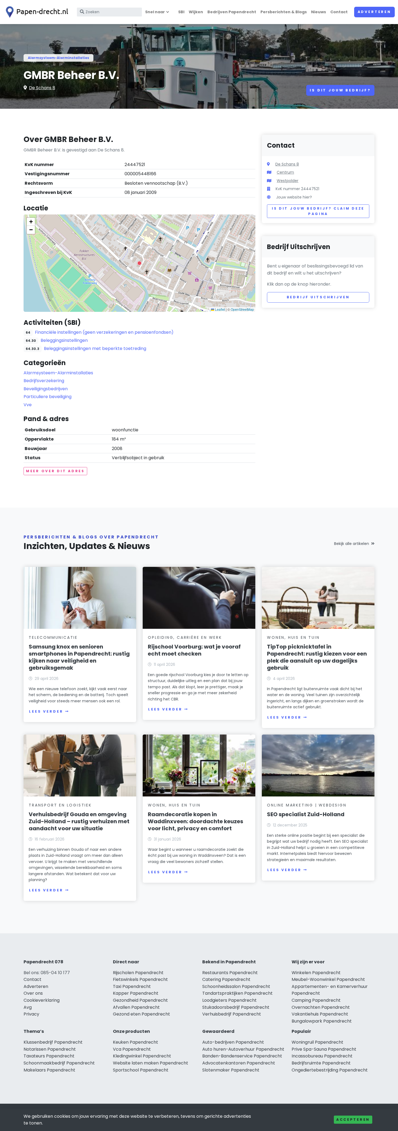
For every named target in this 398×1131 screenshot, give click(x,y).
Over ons (33, 993)
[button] (139, 263)
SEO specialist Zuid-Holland (305, 814)
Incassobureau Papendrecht (322, 1056)
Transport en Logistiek (60, 805)
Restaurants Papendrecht (230, 973)
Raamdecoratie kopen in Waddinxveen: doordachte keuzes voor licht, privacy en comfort (195, 821)
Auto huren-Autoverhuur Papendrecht (243, 1049)
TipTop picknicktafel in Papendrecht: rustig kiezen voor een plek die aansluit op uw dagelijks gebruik (317, 657)
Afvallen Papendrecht (136, 1007)
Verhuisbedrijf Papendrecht (231, 1014)
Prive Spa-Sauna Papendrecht (324, 1049)
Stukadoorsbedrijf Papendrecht (235, 1007)
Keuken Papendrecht (135, 1042)
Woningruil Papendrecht (317, 1042)
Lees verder (46, 711)
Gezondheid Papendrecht (140, 1000)
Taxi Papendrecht (132, 986)
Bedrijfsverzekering (44, 381)
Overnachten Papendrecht (321, 1007)
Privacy (31, 1014)
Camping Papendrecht (316, 1000)
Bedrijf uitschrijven (318, 297)
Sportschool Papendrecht (140, 1070)
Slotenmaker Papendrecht (230, 1070)
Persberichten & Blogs (283, 12)
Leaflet (219, 309)
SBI (181, 12)
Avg (28, 1007)
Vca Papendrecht (132, 1049)
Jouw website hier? (294, 197)
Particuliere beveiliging (47, 396)
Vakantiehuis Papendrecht (320, 1014)
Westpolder (287, 180)
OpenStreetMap (242, 309)
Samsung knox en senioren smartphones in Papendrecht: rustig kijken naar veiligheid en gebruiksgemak (79, 657)
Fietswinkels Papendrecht (140, 979)
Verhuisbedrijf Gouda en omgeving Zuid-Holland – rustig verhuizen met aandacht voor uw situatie (79, 821)
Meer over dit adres (55, 471)
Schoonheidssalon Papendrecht (236, 986)
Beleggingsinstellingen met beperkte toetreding (95, 348)
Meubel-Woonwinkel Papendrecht (328, 979)
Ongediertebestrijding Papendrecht (330, 1070)
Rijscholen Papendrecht (138, 973)
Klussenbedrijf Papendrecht (53, 1042)
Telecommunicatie (53, 637)
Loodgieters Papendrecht (229, 1000)
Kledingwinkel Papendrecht (142, 1056)
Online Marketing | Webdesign (306, 805)
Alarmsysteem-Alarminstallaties (58, 57)
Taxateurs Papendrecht (49, 1056)
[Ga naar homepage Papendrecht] (35, 12)
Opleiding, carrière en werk (185, 637)
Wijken (196, 12)
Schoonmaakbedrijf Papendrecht (59, 1063)
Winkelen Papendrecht (316, 973)
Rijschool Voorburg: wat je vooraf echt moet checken (194, 650)
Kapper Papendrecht (135, 993)
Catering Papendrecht (226, 979)
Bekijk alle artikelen (351, 543)
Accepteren (353, 1119)
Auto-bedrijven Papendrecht (233, 1042)
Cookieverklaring (42, 1000)
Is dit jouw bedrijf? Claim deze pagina (318, 211)
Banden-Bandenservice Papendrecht (242, 1056)
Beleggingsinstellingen (64, 340)
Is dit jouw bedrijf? (340, 90)
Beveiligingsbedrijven (46, 389)
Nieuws (318, 12)
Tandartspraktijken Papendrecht (237, 993)
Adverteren (374, 11)
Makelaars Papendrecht (49, 1070)
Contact (339, 12)
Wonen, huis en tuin (293, 637)
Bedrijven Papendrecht (231, 12)
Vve (28, 405)
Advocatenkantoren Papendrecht (238, 1063)
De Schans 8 (42, 88)
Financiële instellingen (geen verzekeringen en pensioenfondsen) (104, 332)
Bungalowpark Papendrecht (322, 1021)
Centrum (285, 172)
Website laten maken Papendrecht (150, 1063)
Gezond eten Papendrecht (141, 1014)
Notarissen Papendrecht (50, 1049)
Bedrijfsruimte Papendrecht (321, 1063)
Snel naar (155, 12)
